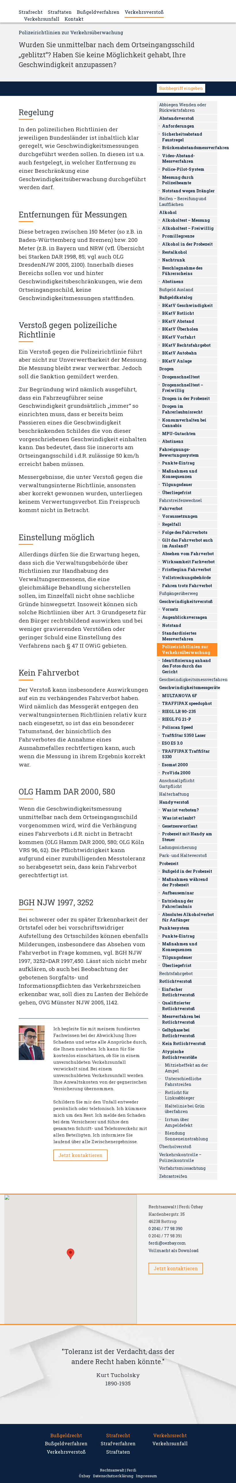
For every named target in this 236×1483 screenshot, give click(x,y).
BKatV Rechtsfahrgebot (186, 345)
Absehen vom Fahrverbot (188, 553)
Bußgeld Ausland (176, 289)
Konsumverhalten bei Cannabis (184, 422)
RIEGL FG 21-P (176, 719)
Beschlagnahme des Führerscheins (182, 270)
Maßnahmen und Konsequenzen (179, 473)
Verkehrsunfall (41, 19)
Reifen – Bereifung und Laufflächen (182, 201)
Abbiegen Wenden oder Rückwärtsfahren (182, 107)
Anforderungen (178, 126)
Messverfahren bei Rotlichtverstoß (181, 1019)
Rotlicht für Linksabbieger (180, 1095)
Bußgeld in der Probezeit (187, 871)
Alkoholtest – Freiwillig (188, 228)
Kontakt (73, 19)
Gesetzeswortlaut (179, 826)
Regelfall (171, 524)
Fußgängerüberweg (178, 593)
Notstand (171, 625)
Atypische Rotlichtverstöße (179, 1054)
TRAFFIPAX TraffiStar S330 (186, 754)
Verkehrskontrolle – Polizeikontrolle (180, 1157)
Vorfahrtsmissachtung (182, 1168)
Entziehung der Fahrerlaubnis (177, 903)
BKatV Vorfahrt (178, 337)
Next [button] (187, 1374)
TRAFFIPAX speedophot (187, 703)
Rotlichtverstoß (175, 981)
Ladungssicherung (178, 847)
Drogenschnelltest (181, 377)
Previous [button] (49, 1374)
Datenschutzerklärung (113, 1475)
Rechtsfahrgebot (176, 973)
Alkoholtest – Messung (186, 220)
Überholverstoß (175, 1146)
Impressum (146, 1475)
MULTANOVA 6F (179, 695)
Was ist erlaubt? (178, 818)
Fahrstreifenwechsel (180, 500)
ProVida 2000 (176, 772)
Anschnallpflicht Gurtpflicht (177, 783)
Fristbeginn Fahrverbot (186, 569)
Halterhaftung (174, 794)
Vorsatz (170, 609)
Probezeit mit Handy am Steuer (187, 836)
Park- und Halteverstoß (183, 855)
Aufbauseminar (178, 893)
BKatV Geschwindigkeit (187, 305)
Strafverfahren (118, 1443)
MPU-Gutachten (179, 433)
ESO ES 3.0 (172, 743)
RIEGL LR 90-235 (179, 711)
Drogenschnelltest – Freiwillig (182, 387)
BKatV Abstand (178, 321)
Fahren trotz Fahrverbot (187, 585)
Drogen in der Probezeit (186, 398)
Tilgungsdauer (177, 484)
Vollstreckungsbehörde (186, 577)
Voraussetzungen (180, 516)
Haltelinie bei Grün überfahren (185, 1108)
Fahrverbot (170, 508)
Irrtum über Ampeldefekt (179, 1122)
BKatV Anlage (177, 361)
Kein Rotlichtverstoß (184, 1043)
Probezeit (168, 863)
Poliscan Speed (177, 727)
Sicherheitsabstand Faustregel (182, 137)
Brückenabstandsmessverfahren (189, 147)
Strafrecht (31, 12)
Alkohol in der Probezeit (187, 244)
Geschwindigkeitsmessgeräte (188, 687)
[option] (118, 1369)
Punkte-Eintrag (178, 463)
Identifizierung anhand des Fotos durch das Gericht (186, 666)
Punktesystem (174, 928)
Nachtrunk (173, 260)
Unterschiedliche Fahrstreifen (183, 1081)
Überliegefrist (176, 492)
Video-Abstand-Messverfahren (178, 158)
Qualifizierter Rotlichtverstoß (178, 1005)
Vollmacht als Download (174, 1250)
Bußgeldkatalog (175, 297)
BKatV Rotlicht (178, 313)
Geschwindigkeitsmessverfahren (188, 679)
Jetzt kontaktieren (80, 1155)
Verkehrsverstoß (144, 12)
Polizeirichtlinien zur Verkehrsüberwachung (186, 649)
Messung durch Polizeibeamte (178, 180)
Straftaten (60, 12)
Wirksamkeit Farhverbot (188, 561)
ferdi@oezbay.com (167, 1243)
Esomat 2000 (175, 764)
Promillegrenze (178, 236)
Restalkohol (174, 252)
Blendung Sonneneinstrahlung (186, 1135)
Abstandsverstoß (176, 118)
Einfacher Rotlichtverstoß (178, 992)
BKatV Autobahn (179, 353)
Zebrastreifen (173, 1176)
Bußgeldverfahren (98, 12)
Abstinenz (172, 281)
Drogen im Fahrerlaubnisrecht (182, 409)
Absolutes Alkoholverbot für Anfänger (188, 917)
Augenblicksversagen (184, 617)
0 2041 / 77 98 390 (165, 1228)
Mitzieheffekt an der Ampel (186, 1068)
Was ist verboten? (180, 810)
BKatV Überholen (180, 329)
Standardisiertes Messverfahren (179, 636)
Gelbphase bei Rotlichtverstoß (178, 1032)
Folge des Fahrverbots (184, 532)
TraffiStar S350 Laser (184, 735)
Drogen (166, 368)
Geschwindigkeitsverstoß (186, 601)
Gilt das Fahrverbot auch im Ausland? (187, 543)
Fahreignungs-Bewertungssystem (179, 452)
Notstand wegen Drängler (188, 191)
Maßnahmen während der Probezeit (185, 882)
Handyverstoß (174, 802)
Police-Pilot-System (183, 169)
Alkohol (168, 212)
